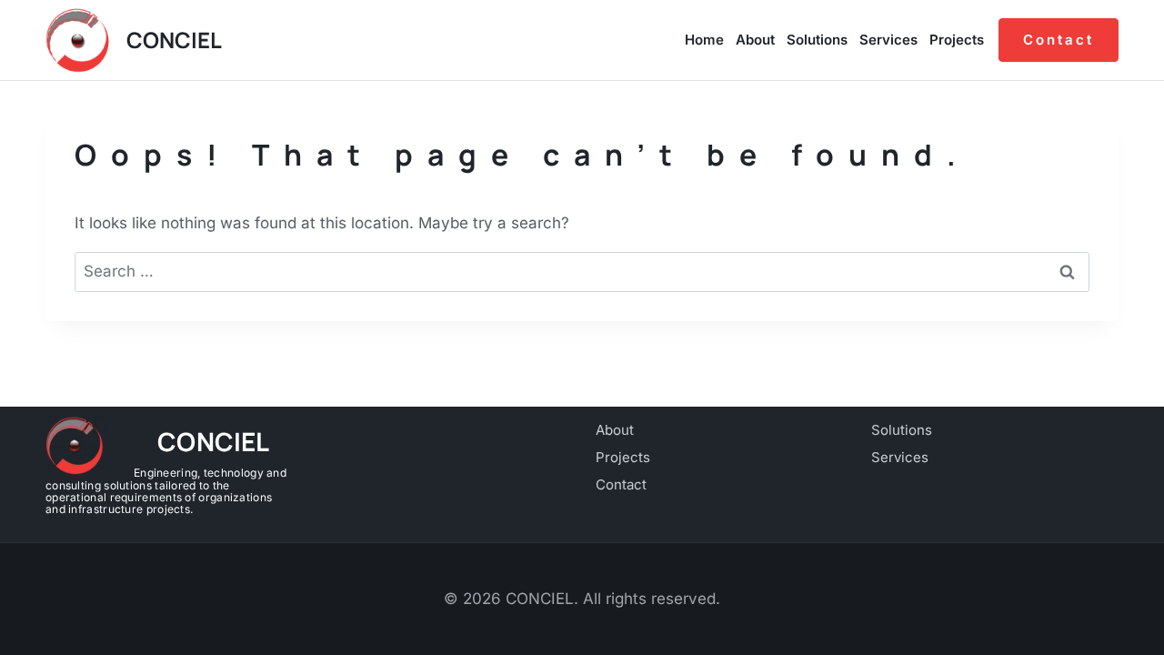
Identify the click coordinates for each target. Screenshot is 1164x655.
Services (888, 39)
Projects (956, 39)
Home (704, 39)
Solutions (817, 39)
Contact (1058, 39)
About (755, 39)
